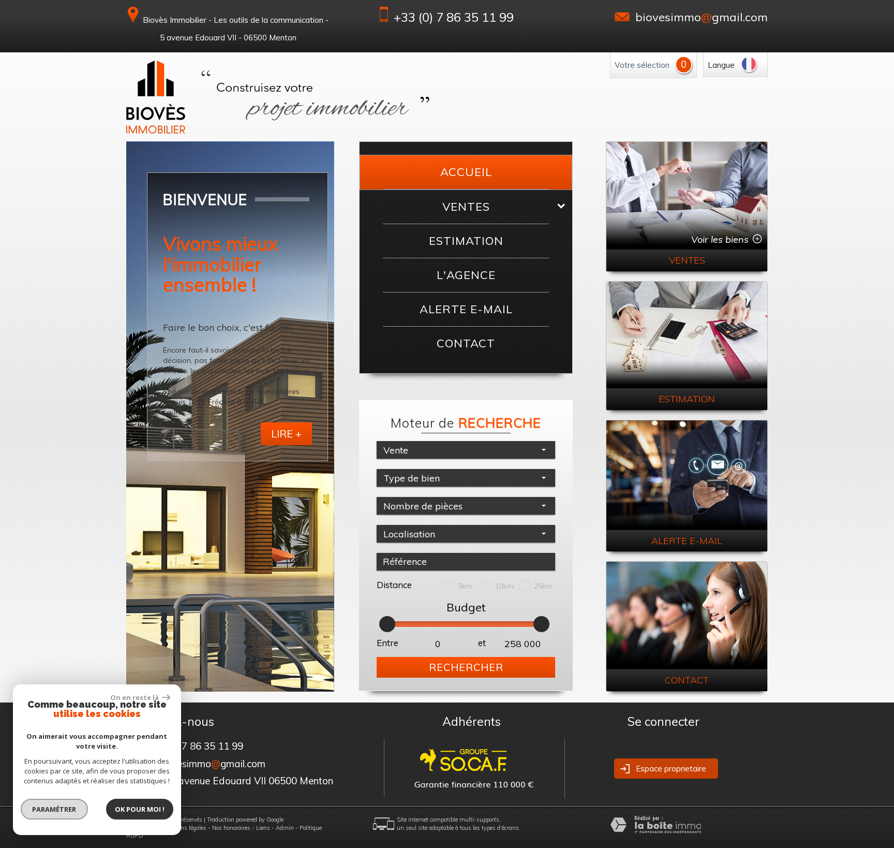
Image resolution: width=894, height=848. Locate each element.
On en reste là (135, 697)
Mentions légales (184, 827)
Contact (466, 343)
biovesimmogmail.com (701, 17)
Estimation (466, 240)
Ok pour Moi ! (140, 809)
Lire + (286, 433)
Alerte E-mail (466, 309)
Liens (263, 827)
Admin (285, 827)
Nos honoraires (231, 827)
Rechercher (466, 667)
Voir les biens (720, 239)
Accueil (466, 172)
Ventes (466, 206)
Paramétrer (55, 809)
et (482, 642)
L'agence (466, 275)
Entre (387, 642)
